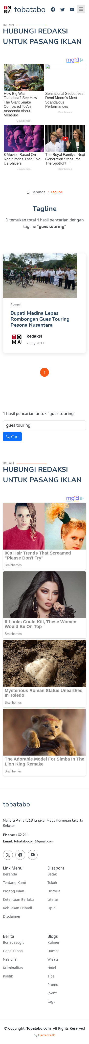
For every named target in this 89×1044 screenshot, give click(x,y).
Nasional (10, 959)
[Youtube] (72, 9)
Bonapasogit (13, 942)
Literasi (53, 899)
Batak (52, 874)
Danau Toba (13, 951)
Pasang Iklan (13, 891)
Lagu (51, 1001)
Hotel (51, 968)
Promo (52, 984)
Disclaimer (12, 916)
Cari (14, 436)
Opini (52, 908)
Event (52, 993)
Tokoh (52, 882)
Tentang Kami (14, 882)
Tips (50, 976)
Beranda (37, 192)
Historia (53, 891)
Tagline (57, 192)
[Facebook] (53, 9)
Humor (53, 951)
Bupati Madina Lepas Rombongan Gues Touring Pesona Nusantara (39, 319)
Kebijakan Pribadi (17, 908)
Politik (8, 976)
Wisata (53, 959)
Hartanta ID (46, 1035)
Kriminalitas (13, 968)
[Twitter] (62, 9)
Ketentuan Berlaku (18, 899)
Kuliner (53, 942)
